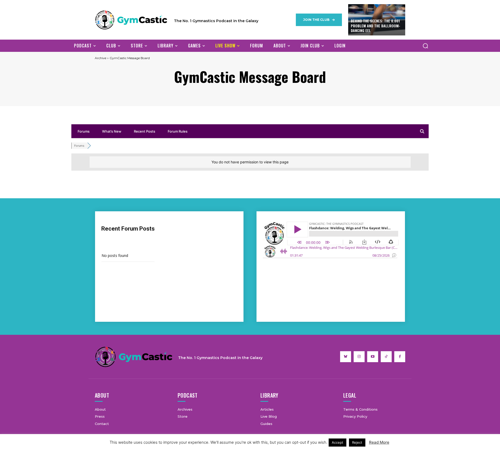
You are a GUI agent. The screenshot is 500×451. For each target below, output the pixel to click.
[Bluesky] (345, 356)
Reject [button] (357, 442)
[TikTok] (386, 356)
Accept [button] (337, 442)
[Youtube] (372, 356)
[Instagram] (359, 356)
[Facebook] (399, 356)
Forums (84, 131)
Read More (379, 442)
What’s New (111, 131)
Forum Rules (178, 131)
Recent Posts (144, 131)
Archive (100, 58)
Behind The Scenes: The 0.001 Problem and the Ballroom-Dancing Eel (375, 25)
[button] (425, 46)
